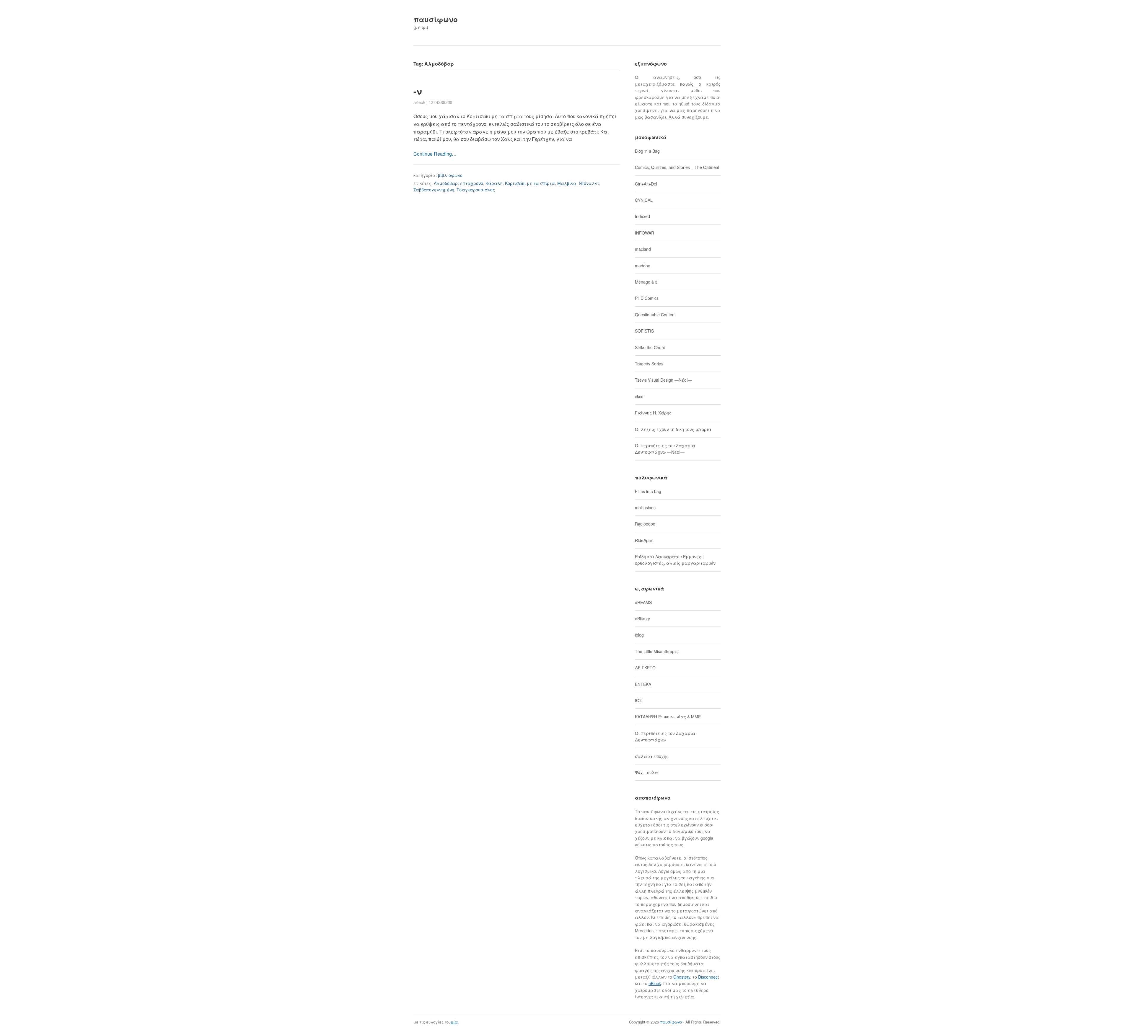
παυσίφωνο (435, 19)
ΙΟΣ (638, 700)
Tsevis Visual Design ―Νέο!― (663, 380)
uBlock (655, 983)
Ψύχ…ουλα (646, 772)
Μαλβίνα (566, 183)
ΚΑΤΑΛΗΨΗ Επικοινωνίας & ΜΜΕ (668, 717)
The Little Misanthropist (657, 651)
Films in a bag (648, 491)
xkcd (639, 396)
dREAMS (643, 602)
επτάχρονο (471, 183)
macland (643, 249)
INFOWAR (644, 233)
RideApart (644, 540)
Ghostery (681, 977)
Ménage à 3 (646, 282)
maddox (642, 266)
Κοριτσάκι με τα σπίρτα (530, 183)
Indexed (642, 216)
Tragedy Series (649, 364)
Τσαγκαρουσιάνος (476, 190)
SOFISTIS (644, 331)
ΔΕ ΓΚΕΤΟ (645, 668)
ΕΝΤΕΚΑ (643, 684)
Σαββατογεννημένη (433, 190)
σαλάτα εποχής (652, 756)
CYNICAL (644, 200)
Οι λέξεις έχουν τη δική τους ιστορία (673, 429)
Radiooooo (645, 524)
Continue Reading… (435, 153)
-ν (417, 90)
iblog (639, 635)
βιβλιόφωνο (450, 175)
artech (419, 102)
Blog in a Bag (647, 151)
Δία (454, 1022)
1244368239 (440, 102)
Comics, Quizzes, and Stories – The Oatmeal (677, 167)
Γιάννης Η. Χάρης (653, 413)
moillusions (645, 507)
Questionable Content (655, 315)
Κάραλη (494, 183)
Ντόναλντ (589, 183)
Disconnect (708, 977)
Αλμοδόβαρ (446, 183)
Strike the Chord (650, 347)
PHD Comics (647, 298)
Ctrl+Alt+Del (646, 184)
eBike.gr (642, 618)
